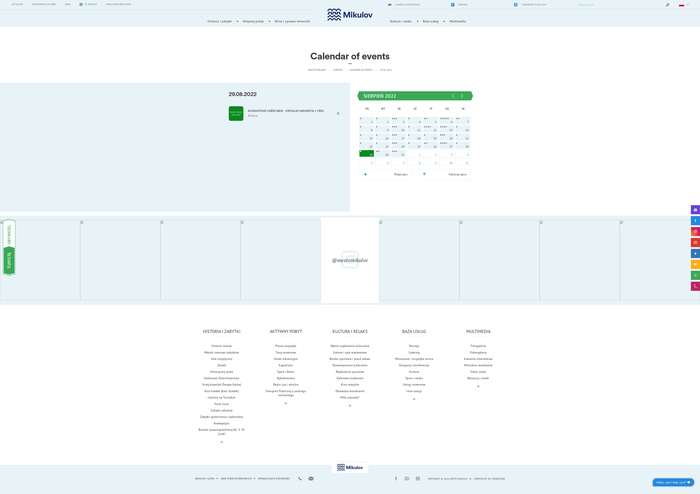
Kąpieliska (286, 365)
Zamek (221, 365)
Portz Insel (222, 404)
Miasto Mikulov (317, 70)
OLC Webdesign (496, 478)
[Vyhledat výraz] (667, 4)
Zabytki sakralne (222, 410)
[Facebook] (695, 220)
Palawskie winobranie (350, 391)
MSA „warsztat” (350, 397)
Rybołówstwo (286, 378)
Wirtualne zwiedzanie (478, 365)
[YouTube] (695, 242)
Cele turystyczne (221, 359)
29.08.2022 (386, 70)
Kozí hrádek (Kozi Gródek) (222, 391)
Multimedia (458, 21)
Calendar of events (361, 70)
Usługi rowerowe (414, 384)
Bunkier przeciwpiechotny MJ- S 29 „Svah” (222, 432)
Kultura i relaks (401, 21)
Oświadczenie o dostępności (274, 478)
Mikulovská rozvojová (118, 4)
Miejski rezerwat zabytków (221, 352)
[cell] (366, 120)
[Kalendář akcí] (695, 209)
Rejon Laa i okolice (285, 384)
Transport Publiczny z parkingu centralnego (286, 393)
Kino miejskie (350, 384)
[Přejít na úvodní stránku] (350, 15)
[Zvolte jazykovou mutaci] (682, 4)
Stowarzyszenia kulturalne (350, 365)
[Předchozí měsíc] (453, 95)
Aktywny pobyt (253, 21)
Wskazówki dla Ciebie (44, 4)
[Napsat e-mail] (311, 478)
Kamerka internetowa (478, 359)
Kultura (414, 372)
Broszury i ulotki (478, 378)
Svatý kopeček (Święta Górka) (221, 384)
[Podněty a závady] (695, 275)
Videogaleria (478, 352)
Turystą (338, 70)
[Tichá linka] (695, 286)
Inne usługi (414, 391)
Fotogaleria (478, 346)
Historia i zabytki (220, 21)
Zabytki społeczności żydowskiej (221, 417)
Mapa (67, 4)
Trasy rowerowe (286, 352)
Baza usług (431, 21)
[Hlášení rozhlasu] (695, 264)
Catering (414, 352)
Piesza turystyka (285, 346)
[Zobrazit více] (221, 442)
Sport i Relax (285, 372)
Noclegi (414, 346)
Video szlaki (478, 372)
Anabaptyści (222, 423)
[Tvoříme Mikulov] (695, 253)
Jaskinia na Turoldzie (221, 397)
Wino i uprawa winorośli (292, 21)
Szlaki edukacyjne (286, 359)
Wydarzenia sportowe (350, 372)
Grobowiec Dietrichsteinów (222, 378)
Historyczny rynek (221, 372)
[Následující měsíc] (462, 95)
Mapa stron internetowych (236, 478)
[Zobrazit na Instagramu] (40, 260)
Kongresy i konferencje (414, 365)
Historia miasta (222, 346)
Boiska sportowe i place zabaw (350, 359)
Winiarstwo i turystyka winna (414, 359)
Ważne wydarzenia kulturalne (350, 346)
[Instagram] (695, 231)
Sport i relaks (414, 378)
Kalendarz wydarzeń (350, 378)
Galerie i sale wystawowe (350, 352)
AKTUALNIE (17, 4)
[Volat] (300, 478)
